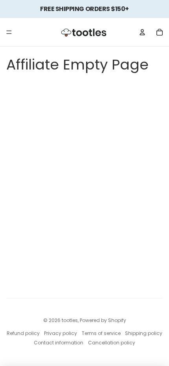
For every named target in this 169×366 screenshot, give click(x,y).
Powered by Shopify (103, 320)
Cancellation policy (111, 342)
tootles (70, 320)
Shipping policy (143, 333)
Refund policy (23, 333)
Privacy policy (60, 333)
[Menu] (9, 32)
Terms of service (101, 333)
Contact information (58, 342)
